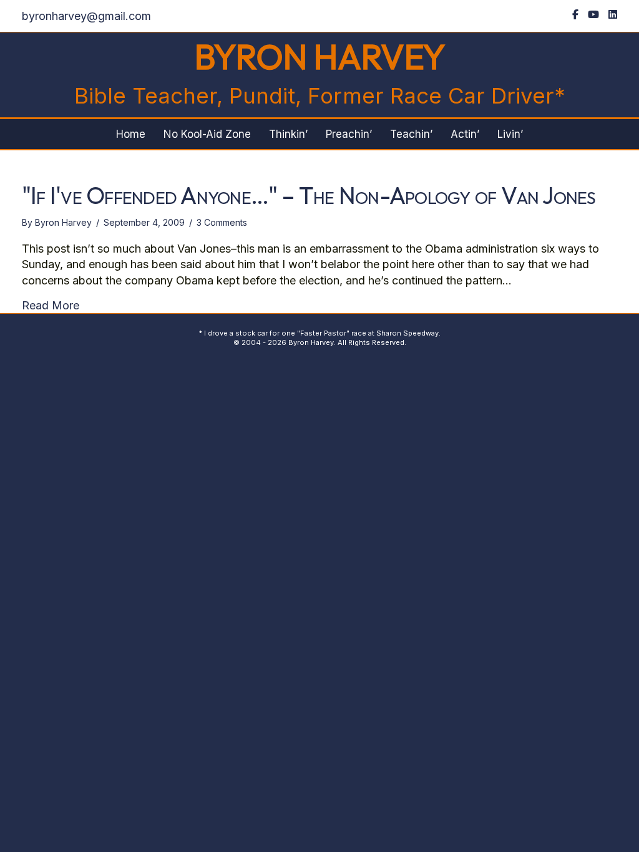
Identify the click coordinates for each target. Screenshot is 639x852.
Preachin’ (349, 134)
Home (130, 134)
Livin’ (510, 134)
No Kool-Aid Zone (207, 134)
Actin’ (465, 134)
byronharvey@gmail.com (86, 15)
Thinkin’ (288, 134)
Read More (50, 305)
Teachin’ (411, 134)
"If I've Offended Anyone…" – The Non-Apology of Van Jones (309, 195)
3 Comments (222, 222)
